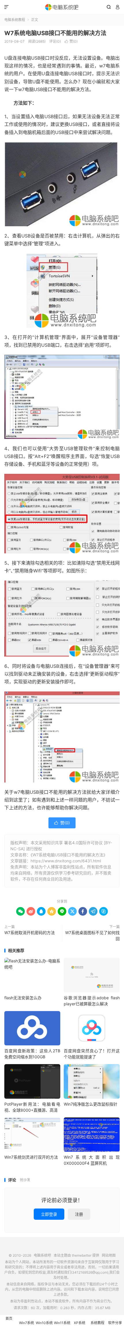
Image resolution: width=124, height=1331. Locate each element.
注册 (79, 1214)
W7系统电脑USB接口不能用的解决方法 (55, 33)
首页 (8, 1318)
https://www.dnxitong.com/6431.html (66, 860)
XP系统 (79, 1323)
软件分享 (115, 1323)
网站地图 (109, 1255)
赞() (71, 41)
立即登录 (49, 1214)
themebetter (81, 1255)
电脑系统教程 (14, 20)
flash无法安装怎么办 (23, 997)
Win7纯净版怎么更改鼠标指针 (90, 1104)
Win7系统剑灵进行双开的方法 (31, 1157)
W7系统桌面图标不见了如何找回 (92, 935)
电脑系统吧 (62, 7)
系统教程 (97, 1323)
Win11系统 (62, 1323)
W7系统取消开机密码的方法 (29, 932)
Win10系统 (44, 1323)
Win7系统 (26, 1323)
